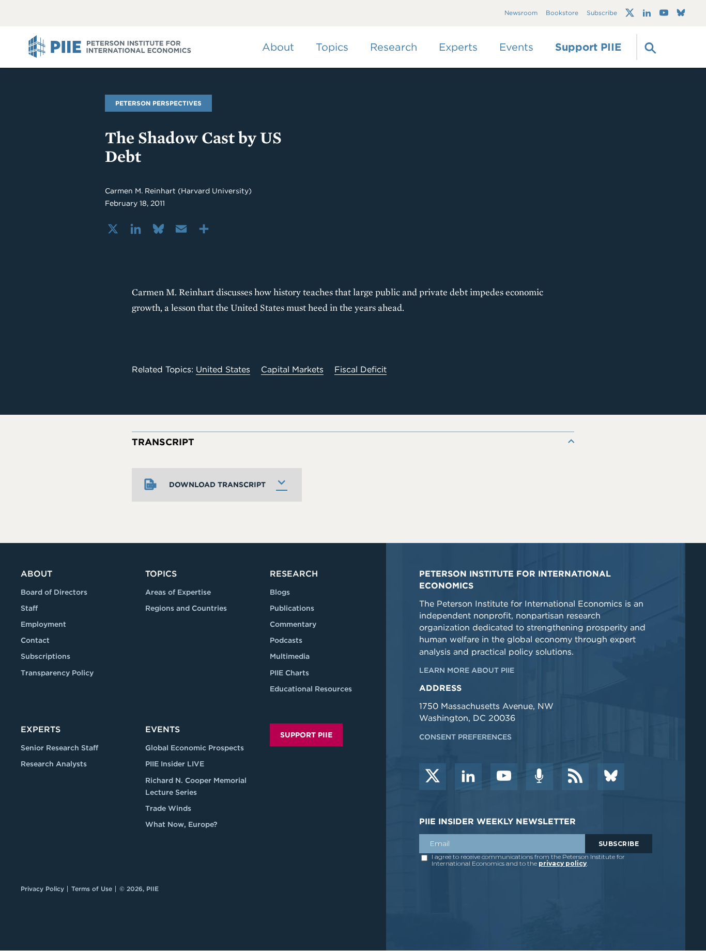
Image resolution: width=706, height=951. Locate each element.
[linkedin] (468, 776)
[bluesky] (610, 776)
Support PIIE (588, 47)
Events (516, 47)
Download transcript (217, 484)
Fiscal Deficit (360, 369)
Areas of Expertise (178, 592)
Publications (292, 608)
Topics (161, 574)
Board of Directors (54, 592)
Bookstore (562, 13)
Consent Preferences (465, 737)
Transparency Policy (57, 673)
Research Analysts (54, 764)
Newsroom (521, 13)
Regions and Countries (186, 608)
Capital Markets (292, 369)
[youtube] (503, 776)
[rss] (575, 776)
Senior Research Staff (59, 748)
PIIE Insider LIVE (174, 764)
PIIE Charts (289, 673)
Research (294, 574)
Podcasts (286, 640)
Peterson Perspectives (158, 103)
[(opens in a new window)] (629, 13)
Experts (40, 729)
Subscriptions (45, 656)
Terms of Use (91, 889)
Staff (29, 608)
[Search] (649, 47)
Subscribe (602, 13)
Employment (43, 624)
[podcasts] (539, 776)
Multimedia (290, 656)
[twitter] (432, 776)
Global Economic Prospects (194, 748)
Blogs (280, 592)
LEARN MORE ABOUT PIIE (466, 670)
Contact (35, 640)
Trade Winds (168, 808)
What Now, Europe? (181, 824)
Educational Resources (311, 689)
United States (223, 369)
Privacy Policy (42, 889)
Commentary (293, 624)
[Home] (109, 47)
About (36, 574)
